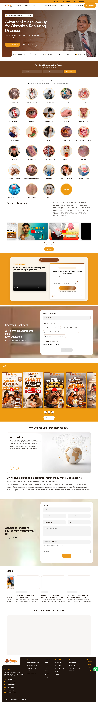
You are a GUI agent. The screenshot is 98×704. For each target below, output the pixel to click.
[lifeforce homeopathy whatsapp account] (95, 669)
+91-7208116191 (10, 687)
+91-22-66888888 (11, 679)
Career (46, 677)
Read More (9, 605)
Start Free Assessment (66, 288)
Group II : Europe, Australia (70, 327)
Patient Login (79, 5)
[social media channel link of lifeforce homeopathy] (43, 699)
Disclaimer (72, 665)
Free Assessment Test (28, 44)
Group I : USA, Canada (52, 327)
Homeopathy (36, 5)
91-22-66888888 (80, 1)
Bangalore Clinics (59, 668)
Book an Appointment (12, 44)
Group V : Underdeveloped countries (55, 336)
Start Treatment (90, 5)
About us (47, 662)
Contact (69, 5)
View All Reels (49, 417)
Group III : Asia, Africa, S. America (55, 331)
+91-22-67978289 (11, 682)
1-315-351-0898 (66, 1)
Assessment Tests (49, 5)
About (18, 5)
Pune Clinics (58, 665)
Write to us (66, 556)
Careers (47, 665)
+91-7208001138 (11, 684)
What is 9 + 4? (46, 549)
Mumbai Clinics (59, 662)
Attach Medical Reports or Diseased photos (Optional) (53, 538)
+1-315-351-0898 (11, 690)
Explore (61, 5)
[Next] (52, 243)
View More (49, 249)
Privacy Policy (72, 662)
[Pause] (49, 243)
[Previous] (45, 243)
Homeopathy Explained (33, 662)
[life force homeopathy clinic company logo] (12, 662)
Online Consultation (32, 673)
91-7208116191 (93, 1)
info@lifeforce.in (11, 692)
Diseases (26, 5)
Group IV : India (73, 331)
